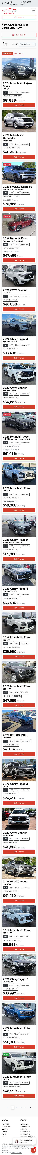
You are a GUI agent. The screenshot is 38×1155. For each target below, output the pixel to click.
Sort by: (15, 44)
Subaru (5, 1129)
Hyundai (5, 1124)
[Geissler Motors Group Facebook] (3, 3)
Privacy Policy (26, 1137)
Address (13, 4)
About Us (24, 1124)
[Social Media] (8, 3)
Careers (24, 1129)
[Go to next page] (30, 1107)
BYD (3, 1137)
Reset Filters (7, 53)
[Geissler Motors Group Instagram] (5, 3)
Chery (4, 1132)
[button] (33, 11)
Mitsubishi (6, 1127)
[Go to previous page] (8, 1107)
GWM (4, 1134)
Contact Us (25, 1127)
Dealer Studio (16, 1153)
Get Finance (19, 105)
